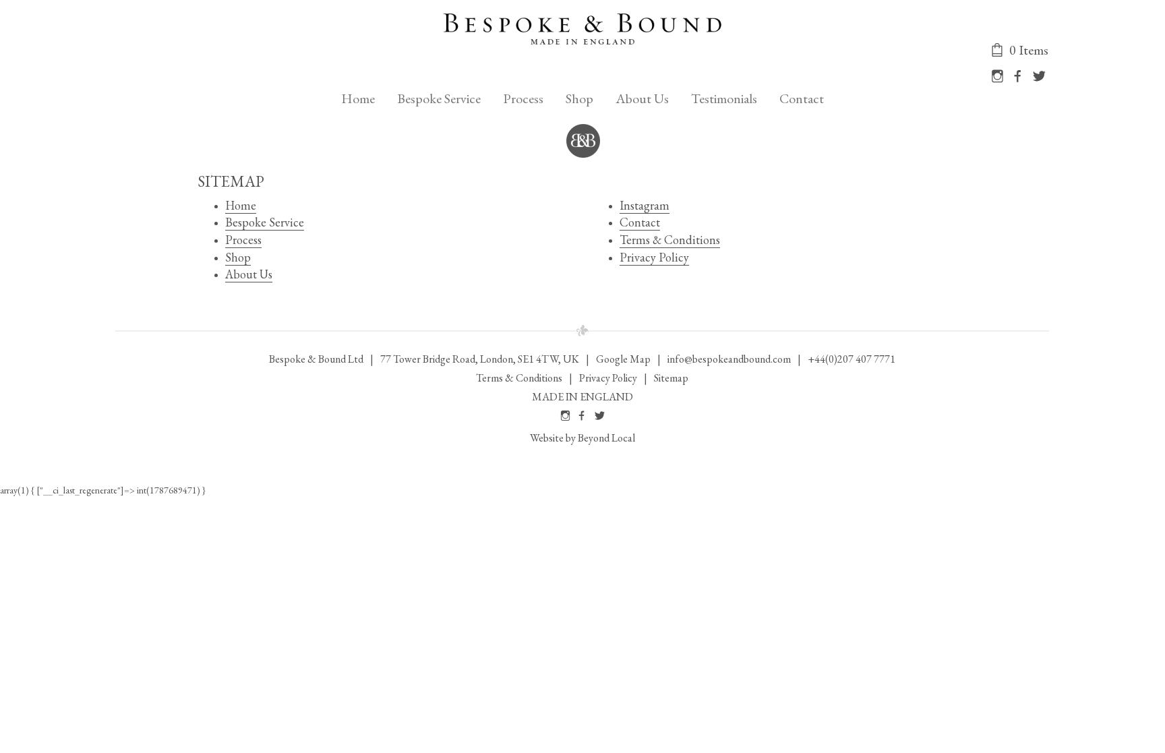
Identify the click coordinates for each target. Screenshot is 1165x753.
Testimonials (724, 98)
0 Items (1027, 50)
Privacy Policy (654, 257)
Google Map (623, 359)
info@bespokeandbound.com (729, 359)
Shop (579, 98)
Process (523, 98)
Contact (801, 98)
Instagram (644, 205)
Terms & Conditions (670, 239)
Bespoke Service (439, 98)
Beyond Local (606, 438)
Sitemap (671, 378)
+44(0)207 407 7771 (851, 359)
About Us (642, 98)
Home (358, 98)
